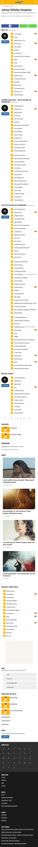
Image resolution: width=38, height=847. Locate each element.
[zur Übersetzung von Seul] (35, 387)
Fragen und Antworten (7, 797)
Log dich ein (4, 446)
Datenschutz (4, 800)
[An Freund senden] (28, 26)
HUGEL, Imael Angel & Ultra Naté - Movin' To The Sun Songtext (17, 829)
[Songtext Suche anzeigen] (35, 2)
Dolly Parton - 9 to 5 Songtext (8, 838)
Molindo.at (4, 817)
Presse (3, 777)
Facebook (4, 814)
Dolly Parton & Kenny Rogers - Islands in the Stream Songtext (17, 835)
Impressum (4, 803)
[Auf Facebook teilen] (10, 26)
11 (14, 418)
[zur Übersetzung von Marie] (35, 59)
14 (23, 418)
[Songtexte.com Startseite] (19, 2)
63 (29, 418)
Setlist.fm (3, 820)
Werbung (3, 780)
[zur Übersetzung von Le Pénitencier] (35, 231)
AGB (10, 800)
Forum (3, 794)
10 (11, 418)
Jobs (2, 783)
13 (20, 418)
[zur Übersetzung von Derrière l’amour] (35, 75)
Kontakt (3, 785)
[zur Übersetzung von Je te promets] (35, 33)
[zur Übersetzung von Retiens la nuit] (35, 91)
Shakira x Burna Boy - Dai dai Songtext (11, 832)
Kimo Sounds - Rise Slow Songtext (10, 840)
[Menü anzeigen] (2, 2)
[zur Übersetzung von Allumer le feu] (35, 43)
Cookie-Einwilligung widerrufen (9, 806)
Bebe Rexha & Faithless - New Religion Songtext (13, 843)
